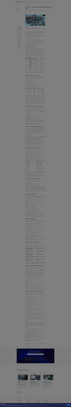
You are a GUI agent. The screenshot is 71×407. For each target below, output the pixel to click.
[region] (35, 405)
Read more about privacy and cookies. (25, 405)
